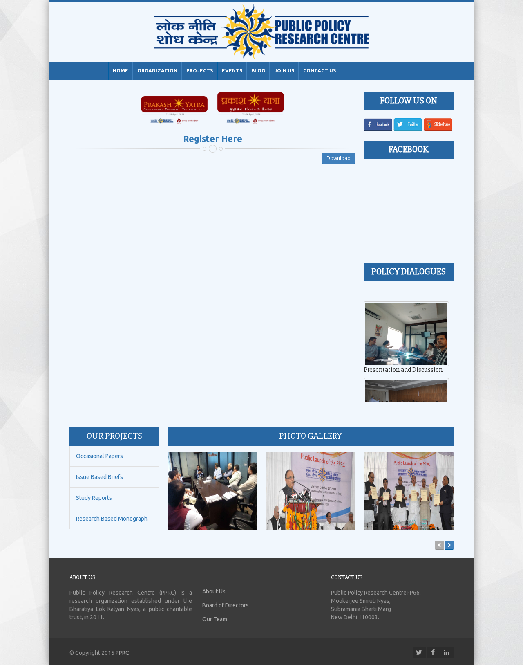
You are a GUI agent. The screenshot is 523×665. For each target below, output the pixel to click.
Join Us (284, 70)
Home (120, 70)
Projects (199, 70)
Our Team (214, 619)
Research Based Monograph (112, 518)
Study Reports (94, 497)
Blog (258, 70)
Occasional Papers (99, 456)
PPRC (122, 652)
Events (232, 70)
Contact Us (319, 70)
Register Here (212, 138)
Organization (157, 70)
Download (338, 158)
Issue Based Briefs (99, 477)
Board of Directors (225, 605)
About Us (214, 591)
